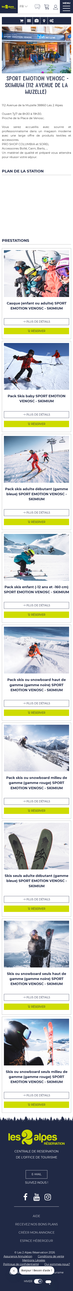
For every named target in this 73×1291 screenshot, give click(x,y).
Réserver (37, 331)
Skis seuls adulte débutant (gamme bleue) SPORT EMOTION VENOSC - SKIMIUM (36, 881)
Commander (21, 20)
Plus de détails (38, 321)
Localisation (44, 20)
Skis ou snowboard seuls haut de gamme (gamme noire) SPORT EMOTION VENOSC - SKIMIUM (36, 979)
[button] (46, 6)
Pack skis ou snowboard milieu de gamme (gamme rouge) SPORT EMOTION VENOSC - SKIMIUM (36, 783)
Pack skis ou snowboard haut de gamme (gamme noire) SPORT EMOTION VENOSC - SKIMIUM (36, 685)
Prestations (51, 20)
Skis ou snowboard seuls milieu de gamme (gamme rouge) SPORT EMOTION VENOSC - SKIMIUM (36, 1077)
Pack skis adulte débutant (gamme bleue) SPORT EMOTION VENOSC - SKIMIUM (36, 494)
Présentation (29, 20)
